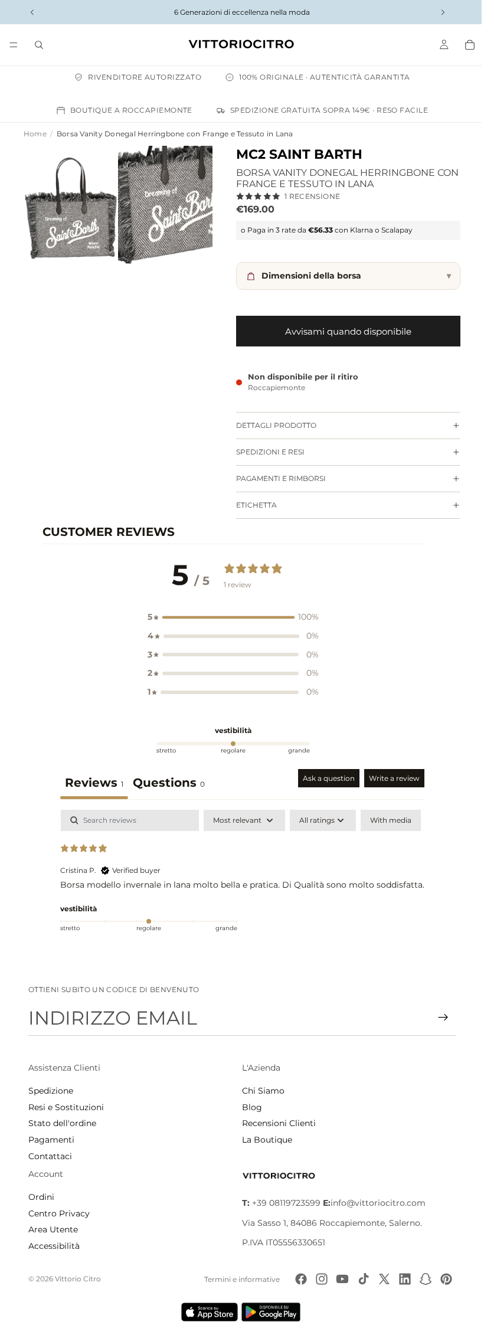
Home (35, 133)
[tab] (166, 784)
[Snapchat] (422, 1279)
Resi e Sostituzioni (66, 1107)
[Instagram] (318, 1279)
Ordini (41, 1197)
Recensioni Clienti (276, 1123)
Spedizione (50, 1090)
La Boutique (264, 1139)
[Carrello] (464, 45)
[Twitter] (380, 1279)
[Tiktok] (359, 1279)
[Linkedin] (401, 1279)
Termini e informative (238, 1279)
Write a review (391, 778)
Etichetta (250, 504)
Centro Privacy (59, 1213)
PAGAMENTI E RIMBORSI (275, 478)
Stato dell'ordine (62, 1123)
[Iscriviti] (437, 1017)
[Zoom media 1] (69, 203)
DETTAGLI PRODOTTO (270, 425)
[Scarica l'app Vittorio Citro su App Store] (206, 1312)
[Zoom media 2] (161, 203)
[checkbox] (388, 820)
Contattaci (50, 1156)
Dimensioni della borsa (350, 275)
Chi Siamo (260, 1090)
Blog (249, 1107)
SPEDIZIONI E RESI (264, 451)
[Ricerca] (39, 45)
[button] (230, 617)
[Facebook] (297, 1279)
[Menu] (13, 44)
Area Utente (53, 1229)
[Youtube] (339, 1279)
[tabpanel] (239, 885)
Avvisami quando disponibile (342, 331)
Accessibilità (54, 1246)
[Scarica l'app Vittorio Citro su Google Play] (270, 1312)
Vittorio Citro (78, 1278)
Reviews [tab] (91, 783)
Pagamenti (51, 1139)
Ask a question (326, 778)
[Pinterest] (443, 1279)
